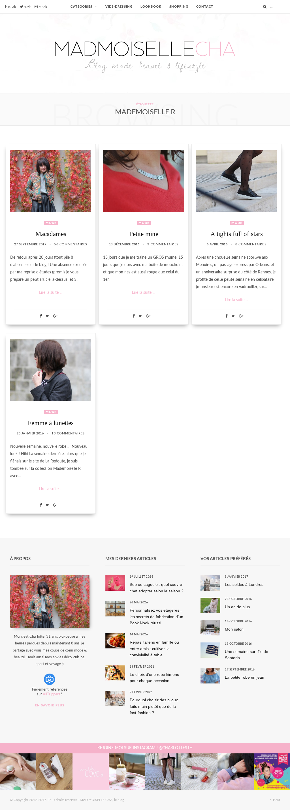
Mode (51, 222)
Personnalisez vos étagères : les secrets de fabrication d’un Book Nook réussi (156, 616)
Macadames (50, 233)
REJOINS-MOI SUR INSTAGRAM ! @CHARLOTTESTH (145, 748)
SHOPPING (178, 6)
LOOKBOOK (150, 6)
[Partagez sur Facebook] (41, 316)
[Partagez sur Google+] (55, 316)
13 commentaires (68, 433)
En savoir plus (49, 705)
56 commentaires (70, 244)
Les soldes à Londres (244, 584)
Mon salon (234, 629)
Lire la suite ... (50, 293)
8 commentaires (250, 244)
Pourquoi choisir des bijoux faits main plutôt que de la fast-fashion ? (154, 706)
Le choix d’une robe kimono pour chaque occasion (154, 677)
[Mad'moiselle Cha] (145, 53)
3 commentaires (162, 244)
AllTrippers (51, 694)
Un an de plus (237, 607)
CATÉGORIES (81, 6)
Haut (276, 800)
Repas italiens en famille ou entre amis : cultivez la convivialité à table (154, 648)
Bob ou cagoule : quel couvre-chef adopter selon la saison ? (157, 587)
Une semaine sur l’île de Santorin (246, 654)
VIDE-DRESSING (119, 6)
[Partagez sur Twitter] (47, 316)
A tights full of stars (236, 233)
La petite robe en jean (244, 677)
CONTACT (205, 6)
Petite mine (143, 233)
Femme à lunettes (51, 423)
